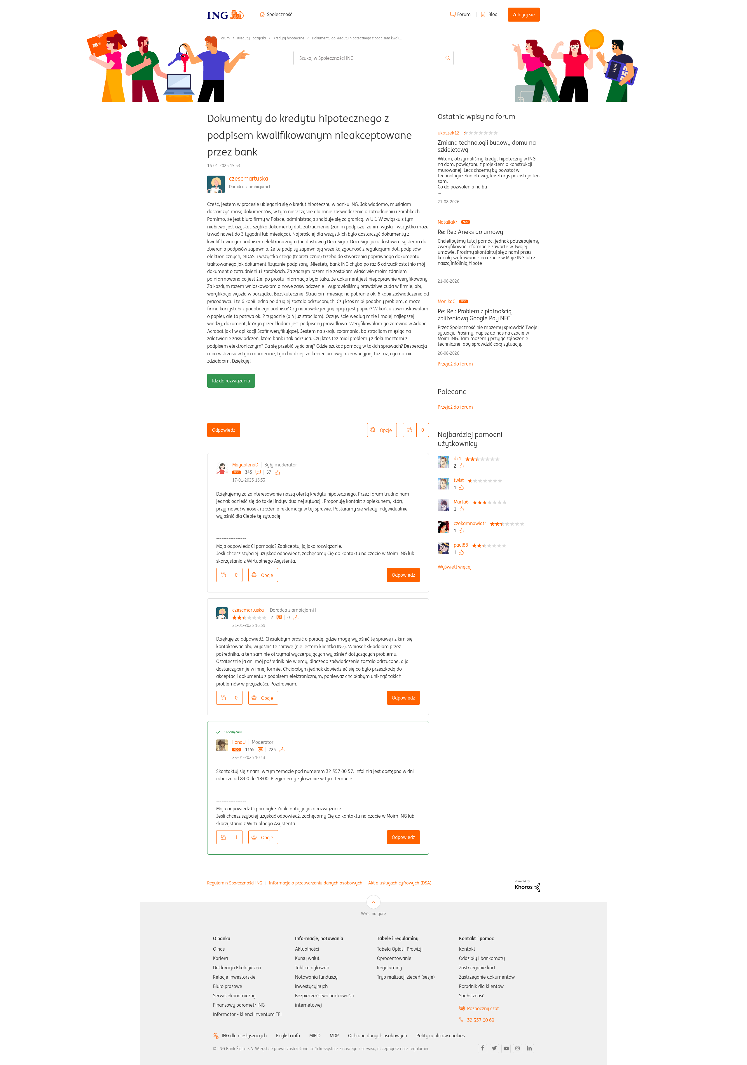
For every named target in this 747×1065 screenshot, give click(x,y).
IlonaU (239, 742)
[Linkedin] (529, 1048)
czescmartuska (248, 178)
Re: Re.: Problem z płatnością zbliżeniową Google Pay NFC (475, 315)
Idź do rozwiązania (231, 381)
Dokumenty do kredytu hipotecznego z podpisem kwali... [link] (357, 38)
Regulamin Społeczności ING (234, 883)
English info (288, 1035)
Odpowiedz (223, 430)
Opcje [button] (386, 430)
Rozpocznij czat (483, 1008)
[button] (410, 430)
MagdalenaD (245, 465)
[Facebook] (482, 1048)
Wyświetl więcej (455, 567)
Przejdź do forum (455, 364)
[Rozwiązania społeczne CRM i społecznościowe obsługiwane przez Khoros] (527, 886)
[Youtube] (506, 1048)
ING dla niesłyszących (244, 1035)
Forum (464, 14)
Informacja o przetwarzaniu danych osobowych (315, 883)
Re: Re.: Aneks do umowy (470, 231)
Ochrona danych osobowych (377, 1035)
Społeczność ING (209, 38)
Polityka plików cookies (440, 1035)
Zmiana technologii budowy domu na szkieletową (487, 146)
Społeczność (279, 14)
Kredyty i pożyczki (251, 38)
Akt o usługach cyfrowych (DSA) (400, 883)
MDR (334, 1035)
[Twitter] (494, 1048)
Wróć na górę (373, 913)
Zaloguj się (524, 15)
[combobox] (373, 58)
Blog (493, 14)
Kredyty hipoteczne (288, 38)
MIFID (314, 1035)
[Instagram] (517, 1048)
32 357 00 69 (480, 1020)
